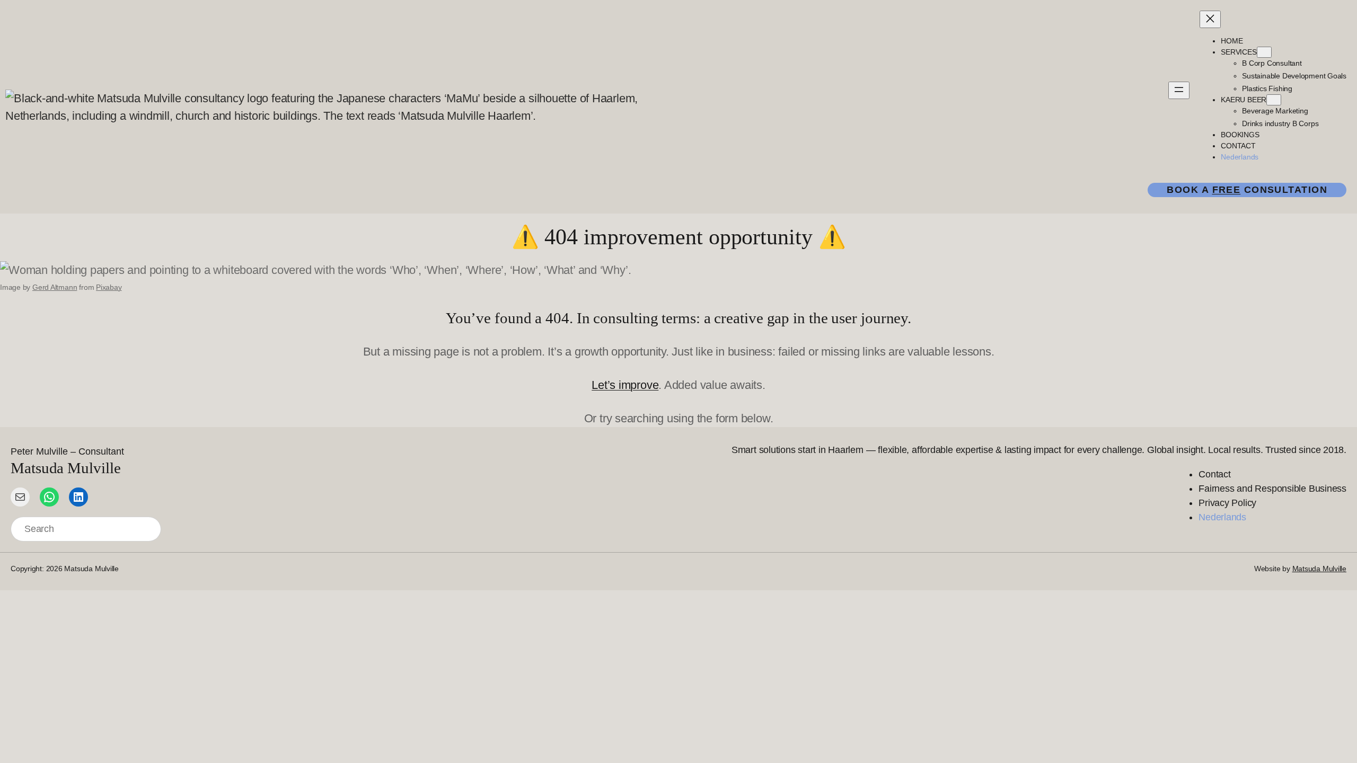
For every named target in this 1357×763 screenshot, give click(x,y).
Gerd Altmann (54, 287)
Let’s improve (625, 385)
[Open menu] (1178, 90)
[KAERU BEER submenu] (1273, 99)
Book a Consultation (1247, 189)
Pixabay (108, 287)
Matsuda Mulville (1319, 568)
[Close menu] (1210, 19)
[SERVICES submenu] (1264, 52)
